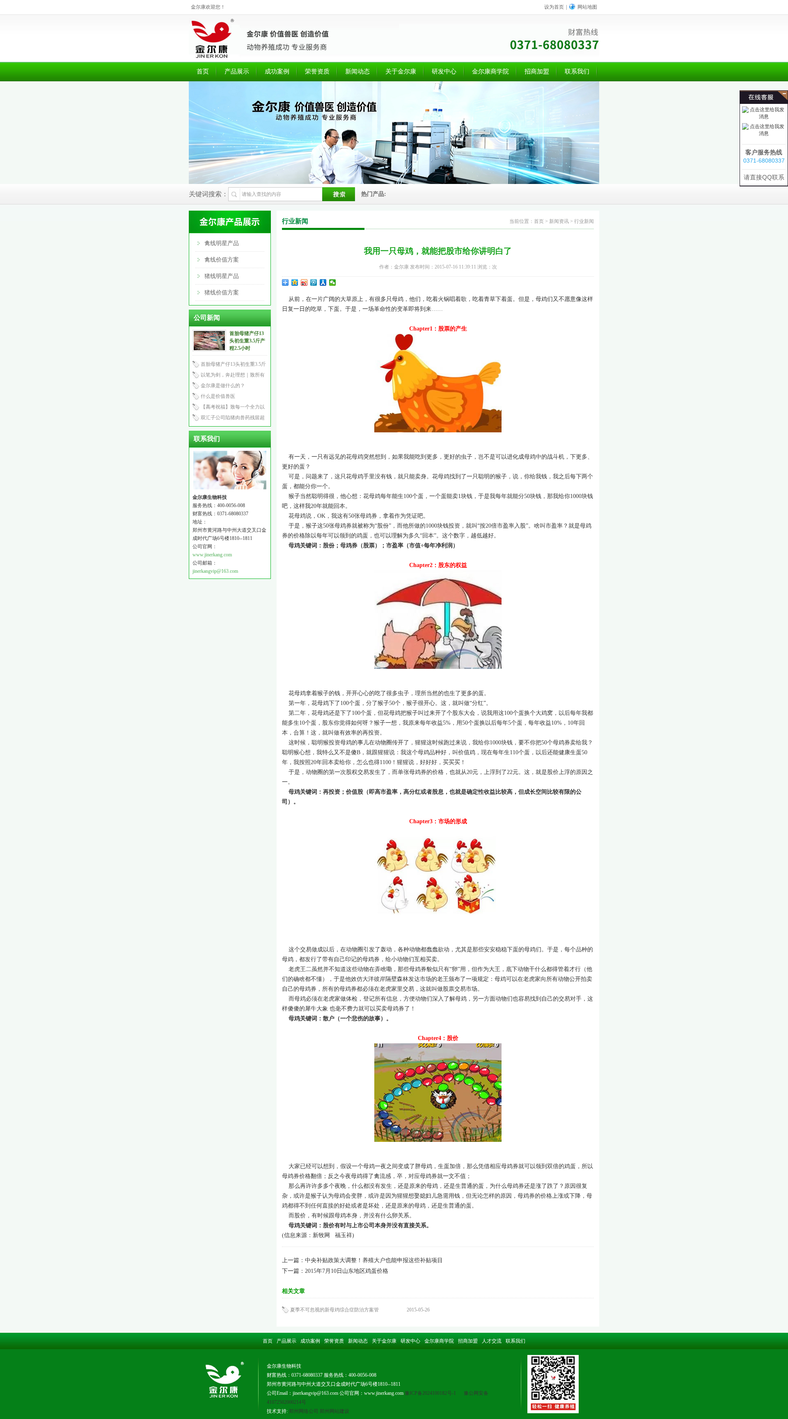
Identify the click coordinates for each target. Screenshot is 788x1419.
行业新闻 (584, 221)
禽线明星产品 (221, 243)
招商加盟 (537, 71)
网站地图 (587, 7)
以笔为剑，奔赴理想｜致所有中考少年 (228, 376)
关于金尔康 (400, 71)
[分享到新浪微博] (304, 282)
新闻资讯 (559, 221)
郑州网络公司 (303, 1411)
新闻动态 (357, 71)
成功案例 (277, 71)
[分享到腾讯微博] (313, 282)
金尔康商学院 (490, 71)
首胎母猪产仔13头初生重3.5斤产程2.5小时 (247, 341)
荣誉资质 (317, 71)
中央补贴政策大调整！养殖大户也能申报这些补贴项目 (374, 1260)
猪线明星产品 (221, 276)
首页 (203, 71)
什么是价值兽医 (218, 396)
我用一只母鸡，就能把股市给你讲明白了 (438, 250)
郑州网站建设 (334, 1411)
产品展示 (236, 71)
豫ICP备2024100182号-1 (430, 1393)
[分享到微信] (332, 282)
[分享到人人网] (323, 282)
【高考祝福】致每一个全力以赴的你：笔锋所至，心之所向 (228, 408)
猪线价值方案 (221, 292)
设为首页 (554, 7)
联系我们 (577, 71)
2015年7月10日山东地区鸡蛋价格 (346, 1271)
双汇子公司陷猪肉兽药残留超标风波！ (228, 419)
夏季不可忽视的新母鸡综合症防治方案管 (334, 1310)
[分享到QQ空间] (294, 282)
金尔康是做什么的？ (223, 385)
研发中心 (444, 71)
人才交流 (492, 1341)
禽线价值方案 (221, 260)
